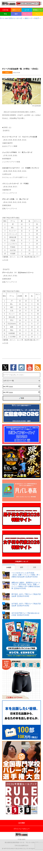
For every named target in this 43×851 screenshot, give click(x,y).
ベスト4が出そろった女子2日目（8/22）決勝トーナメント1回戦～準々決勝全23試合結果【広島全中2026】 (25, 575)
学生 (5, 14)
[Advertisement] (21, 43)
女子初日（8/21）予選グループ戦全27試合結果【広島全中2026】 (26, 605)
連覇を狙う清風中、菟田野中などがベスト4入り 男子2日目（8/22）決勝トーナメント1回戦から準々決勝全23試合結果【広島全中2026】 (25, 585)
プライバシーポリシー (22, 829)
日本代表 (5, 10)
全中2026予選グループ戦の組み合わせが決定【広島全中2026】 (25, 614)
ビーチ (27, 10)
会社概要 (21, 823)
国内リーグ (16, 10)
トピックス (27, 14)
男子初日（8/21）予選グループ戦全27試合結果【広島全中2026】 (26, 595)
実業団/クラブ (37, 10)
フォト (37, 14)
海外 (16, 14)
